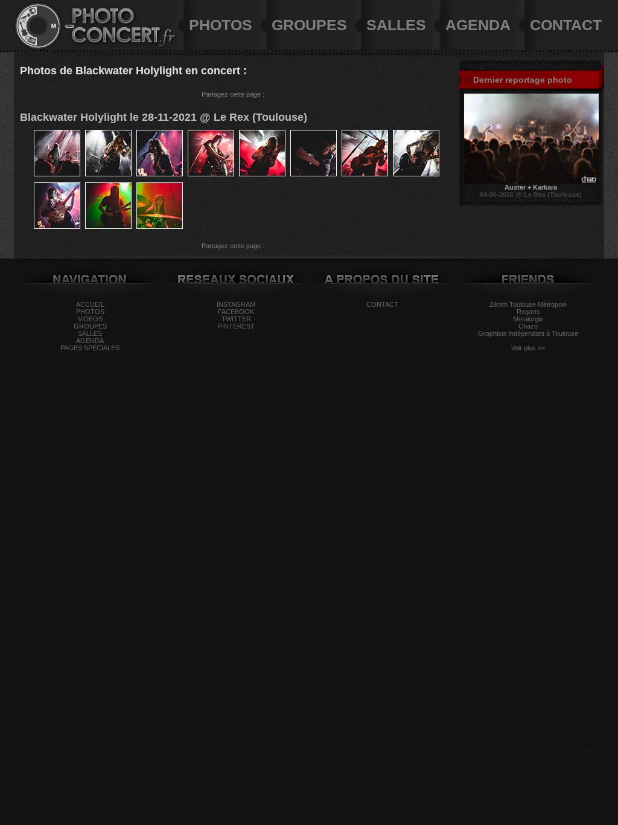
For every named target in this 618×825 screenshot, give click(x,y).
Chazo (528, 326)
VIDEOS (90, 319)
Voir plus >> (528, 348)
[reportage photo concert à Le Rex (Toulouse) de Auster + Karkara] (531, 181)
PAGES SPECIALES (89, 348)
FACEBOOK (236, 311)
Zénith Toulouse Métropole (528, 304)
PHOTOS (220, 24)
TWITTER (236, 319)
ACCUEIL (90, 304)
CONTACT (566, 24)
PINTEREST (236, 326)
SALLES (396, 24)
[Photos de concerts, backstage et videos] (38, 47)
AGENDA (478, 24)
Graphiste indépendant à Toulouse (528, 333)
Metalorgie (528, 319)
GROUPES (309, 24)
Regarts (528, 311)
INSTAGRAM (236, 304)
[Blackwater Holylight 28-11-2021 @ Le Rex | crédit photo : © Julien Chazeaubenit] (57, 174)
